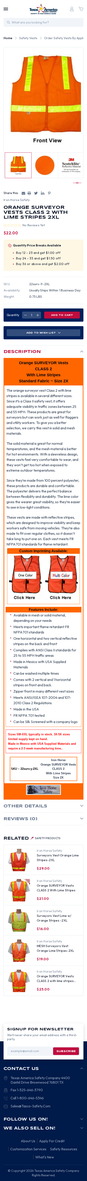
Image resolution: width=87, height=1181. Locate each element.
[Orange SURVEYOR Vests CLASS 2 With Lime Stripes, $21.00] (19, 890)
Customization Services (28, 1149)
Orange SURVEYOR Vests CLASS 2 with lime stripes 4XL (55, 978)
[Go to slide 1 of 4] (75, 183)
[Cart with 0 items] (80, 9)
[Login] (72, 9)
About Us (28, 1141)
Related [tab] (32, 839)
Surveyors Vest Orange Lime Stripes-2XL (58, 857)
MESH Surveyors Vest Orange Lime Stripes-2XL (55, 948)
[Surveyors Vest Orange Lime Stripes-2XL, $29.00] (19, 860)
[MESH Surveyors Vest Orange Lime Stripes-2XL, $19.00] (19, 950)
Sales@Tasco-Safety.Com (30, 1106)
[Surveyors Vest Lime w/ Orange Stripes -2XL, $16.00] (19, 920)
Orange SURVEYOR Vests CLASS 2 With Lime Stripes (56, 888)
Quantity (13, 315)
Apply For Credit (51, 1141)
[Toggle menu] (6, 8)
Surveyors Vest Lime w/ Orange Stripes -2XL (54, 918)
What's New (44, 1157)
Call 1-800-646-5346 (27, 1098)
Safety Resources (63, 1149)
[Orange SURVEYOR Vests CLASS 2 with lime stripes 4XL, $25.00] (19, 981)
